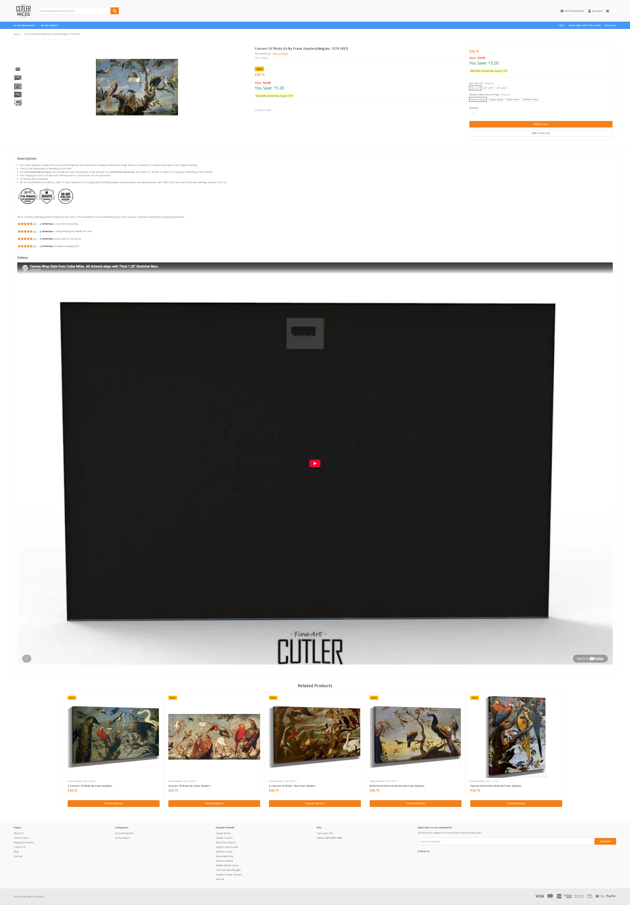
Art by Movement (24, 25)
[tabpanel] (113, 752)
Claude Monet (223, 833)
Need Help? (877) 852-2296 (585, 25)
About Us (19, 833)
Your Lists (610, 25)
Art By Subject (49, 25)
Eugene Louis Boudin (227, 847)
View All (220, 879)
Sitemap (18, 856)
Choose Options (114, 803)
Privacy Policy (21, 837)
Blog (16, 851)
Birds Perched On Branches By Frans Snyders (397, 785)
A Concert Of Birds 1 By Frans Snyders (292, 785)
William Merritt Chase (227, 865)
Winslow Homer (224, 851)
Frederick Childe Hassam (229, 874)
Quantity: (474, 107)
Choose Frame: (489, 94)
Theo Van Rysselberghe (228, 870)
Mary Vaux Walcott (226, 842)
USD (560, 25)
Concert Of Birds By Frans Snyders (189, 785)
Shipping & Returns (24, 842)
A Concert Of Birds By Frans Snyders (90, 785)
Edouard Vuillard (224, 860)
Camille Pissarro (224, 837)
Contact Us (20, 847)
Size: (481, 83)
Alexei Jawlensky (224, 856)
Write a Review (280, 53)
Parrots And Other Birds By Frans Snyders (495, 785)
